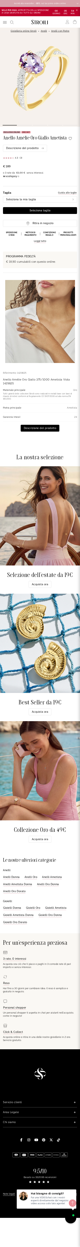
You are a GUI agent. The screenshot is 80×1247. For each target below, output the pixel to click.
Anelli (44, 31)
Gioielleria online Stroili (23, 31)
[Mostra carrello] (75, 22)
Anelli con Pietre (60, 31)
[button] (40, 237)
